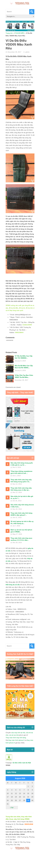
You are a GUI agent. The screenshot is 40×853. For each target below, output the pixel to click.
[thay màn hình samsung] (20, 451)
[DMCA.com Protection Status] (9, 760)
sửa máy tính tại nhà (18, 732)
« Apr (12, 807)
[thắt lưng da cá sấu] (20, 718)
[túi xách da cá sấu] (20, 679)
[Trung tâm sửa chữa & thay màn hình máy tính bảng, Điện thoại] (20, 3)
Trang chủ (9, 33)
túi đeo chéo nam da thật (22, 763)
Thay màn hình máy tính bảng (16, 737)
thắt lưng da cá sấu (13, 584)
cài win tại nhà (14, 735)
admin (27, 52)
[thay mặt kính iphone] (20, 422)
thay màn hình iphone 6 (16, 740)
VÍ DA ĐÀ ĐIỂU (19, 33)
